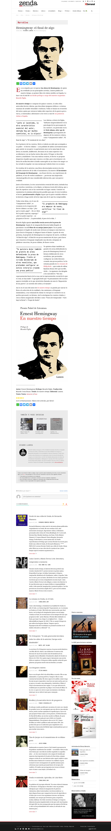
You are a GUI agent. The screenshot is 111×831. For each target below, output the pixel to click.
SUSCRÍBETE (71, 1)
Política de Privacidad (54, 826)
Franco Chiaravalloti (45, 703)
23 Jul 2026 (82, 774)
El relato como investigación (39, 432)
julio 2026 (77, 786)
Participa (66, 826)
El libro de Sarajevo (85, 770)
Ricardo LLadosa (28, 30)
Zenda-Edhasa (77, 11)
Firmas (20, 11)
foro (24, 474)
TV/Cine (67, 11)
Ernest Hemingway (41, 30)
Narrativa (27, 15)
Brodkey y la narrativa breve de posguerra (45, 700)
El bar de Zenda (84, 754)
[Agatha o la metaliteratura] (56, 424)
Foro (84, 11)
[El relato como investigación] (42, 424)
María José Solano (44, 645)
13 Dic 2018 (19, 30)
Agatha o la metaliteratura (54, 432)
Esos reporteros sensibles (87, 760)
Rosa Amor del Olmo (44, 565)
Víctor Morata (43, 670)
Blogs (59, 11)
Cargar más (42, 817)
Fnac (35, 394)
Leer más (32, 553)
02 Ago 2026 (82, 756)
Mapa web (71, 826)
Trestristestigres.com (37, 826)
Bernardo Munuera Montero (46, 522)
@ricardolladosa (59, 462)
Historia (35, 11)
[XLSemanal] (90, 4)
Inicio (17, 15)
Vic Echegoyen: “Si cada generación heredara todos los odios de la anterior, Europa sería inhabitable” (46, 639)
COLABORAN (64, 1)
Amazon (29, 394)
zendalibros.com (43, 602)
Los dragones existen (37, 668)
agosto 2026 (77, 783)
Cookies (61, 826)
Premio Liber (83, 826)
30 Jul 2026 (82, 765)
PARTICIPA (78, 1)
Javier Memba (42, 743)
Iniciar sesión (63, 491)
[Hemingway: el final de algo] (42, 58)
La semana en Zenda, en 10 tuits (41, 599)
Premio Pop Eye (91, 826)
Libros (43, 11)
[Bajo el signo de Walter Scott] (27, 424)
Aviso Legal (45, 826)
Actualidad (51, 11)
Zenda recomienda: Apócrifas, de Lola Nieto (45, 777)
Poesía (27, 11)
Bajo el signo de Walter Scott (25, 432)
